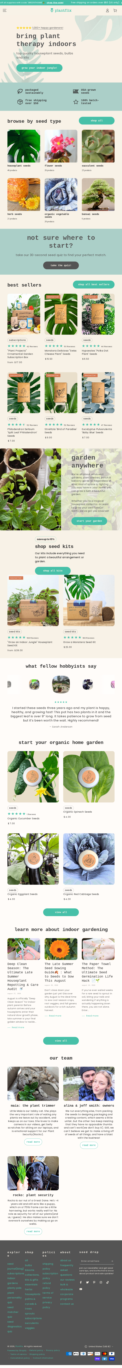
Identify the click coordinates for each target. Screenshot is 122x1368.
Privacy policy (53, 1350)
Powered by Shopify (17, 1350)
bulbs (28, 1265)
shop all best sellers (93, 284)
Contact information (43, 1358)
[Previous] (10, 685)
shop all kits (52, 570)
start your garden (89, 521)
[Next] (112, 685)
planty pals (14, 1288)
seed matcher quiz (12, 1312)
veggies (30, 1328)
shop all (97, 120)
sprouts (30, 1313)
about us (65, 1260)
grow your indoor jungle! (39, 68)
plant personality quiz (14, 1297)
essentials (31, 1284)
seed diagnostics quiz (14, 1326)
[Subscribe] (113, 1261)
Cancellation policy (20, 1358)
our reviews (67, 1279)
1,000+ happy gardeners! (47, 27)
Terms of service (18, 1354)
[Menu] (4, 10)
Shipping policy (37, 1354)
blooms (29, 1270)
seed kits (14, 631)
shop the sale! (55, 2)
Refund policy (36, 1350)
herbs (28, 1289)
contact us (67, 1304)
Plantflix (19, 1346)
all (26, 1260)
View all (61, 912)
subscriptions (17, 340)
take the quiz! (61, 265)
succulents (32, 1323)
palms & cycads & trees (31, 1303)
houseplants (32, 1294)
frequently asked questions (66, 1270)
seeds (50, 340)
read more (33, 1142)
